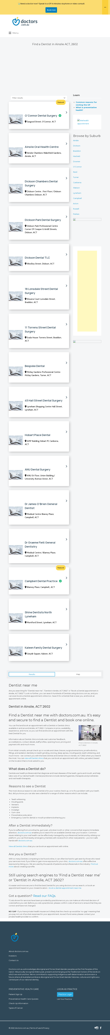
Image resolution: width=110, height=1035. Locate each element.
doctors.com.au (25, 833)
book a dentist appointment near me (65, 888)
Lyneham (77, 193)
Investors (12, 956)
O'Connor (77, 167)
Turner (76, 177)
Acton (75, 203)
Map (78, 674)
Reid (75, 172)
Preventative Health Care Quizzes (23, 999)
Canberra (77, 182)
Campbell (77, 198)
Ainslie (76, 140)
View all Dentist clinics (18, 846)
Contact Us (13, 960)
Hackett (76, 156)
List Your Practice (64, 999)
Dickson (76, 146)
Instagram (97, 1027)
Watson (76, 188)
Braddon (77, 151)
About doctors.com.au (18, 951)
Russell (76, 209)
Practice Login (65, 994)
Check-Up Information (18, 1003)
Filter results (17, 98)
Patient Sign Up (15, 994)
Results (32, 674)
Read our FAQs (44, 896)
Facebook (100, 1027)
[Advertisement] (55, 74)
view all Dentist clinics (34, 758)
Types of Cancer (16, 1008)
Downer (76, 161)
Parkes (76, 214)
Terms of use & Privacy (39, 1028)
